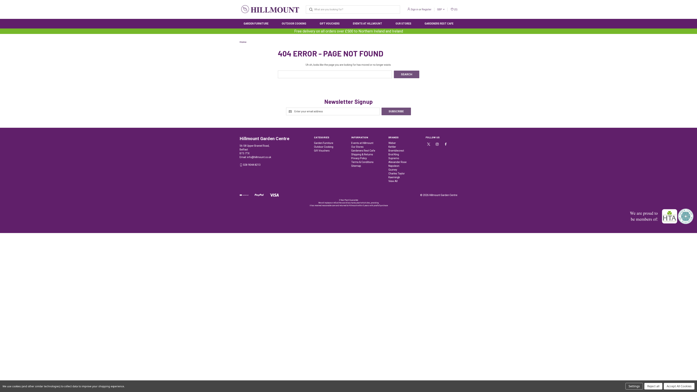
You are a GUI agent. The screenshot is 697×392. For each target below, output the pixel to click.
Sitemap (356, 165)
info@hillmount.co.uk (259, 157)
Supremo (393, 158)
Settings (634, 386)
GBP (440, 9)
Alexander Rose (397, 162)
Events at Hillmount (367, 23)
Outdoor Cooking (294, 23)
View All (393, 181)
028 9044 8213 (251, 165)
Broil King (393, 154)
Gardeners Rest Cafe (439, 23)
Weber (392, 143)
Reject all (653, 386)
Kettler (392, 146)
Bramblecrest (396, 150)
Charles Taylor (396, 173)
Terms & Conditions (362, 162)
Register (426, 9)
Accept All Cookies (679, 386)
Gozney (392, 169)
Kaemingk (394, 177)
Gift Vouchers (330, 23)
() (455, 9)
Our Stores (403, 23)
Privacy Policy (359, 158)
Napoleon (393, 165)
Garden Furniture (256, 23)
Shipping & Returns (362, 154)
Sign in (414, 9)
